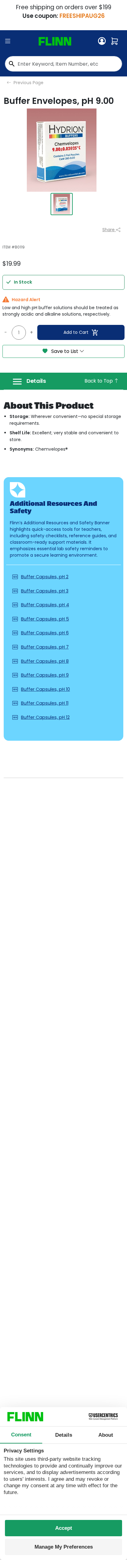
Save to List (64, 351)
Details (36, 381)
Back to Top (99, 380)
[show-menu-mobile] (8, 41)
